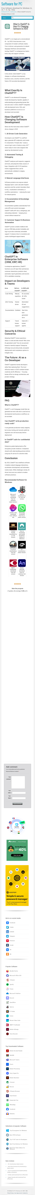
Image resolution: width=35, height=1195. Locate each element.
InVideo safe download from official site (18, 1174)
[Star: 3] (17, 32)
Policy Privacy (10, 1193)
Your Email (9, 797)
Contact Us (25, 1193)
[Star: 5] (20, 32)
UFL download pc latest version (15, 1164)
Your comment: (8, 779)
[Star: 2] (16, 32)
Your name (9, 791)
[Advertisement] (17, 614)
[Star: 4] (19, 32)
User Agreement (18, 1193)
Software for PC (11, 4)
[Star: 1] (14, 32)
